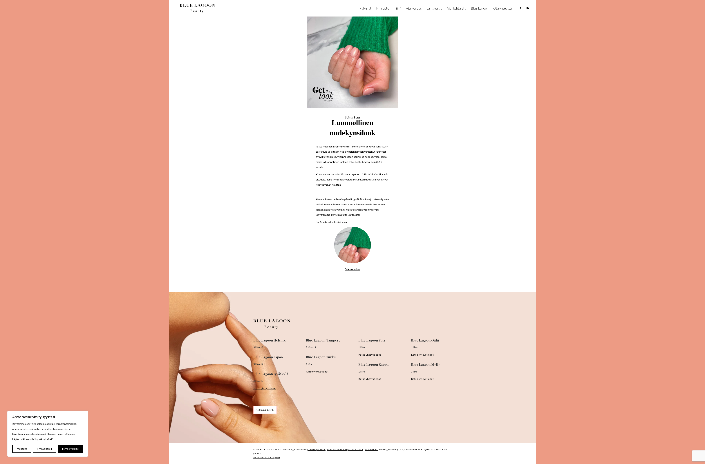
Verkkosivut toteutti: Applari (266, 457)
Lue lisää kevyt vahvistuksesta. (331, 222)
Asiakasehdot (371, 449)
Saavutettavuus (355, 449)
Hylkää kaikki (44, 448)
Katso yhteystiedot (264, 388)
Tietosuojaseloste (317, 449)
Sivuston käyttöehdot (337, 449)
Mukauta (22, 448)
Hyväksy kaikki (70, 448)
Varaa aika (352, 269)
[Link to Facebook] (520, 8)
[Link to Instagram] (528, 8)
